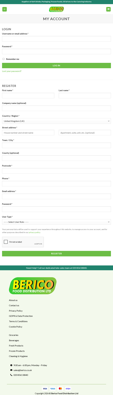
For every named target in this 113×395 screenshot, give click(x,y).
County (10, 153)
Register (56, 253)
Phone (5, 178)
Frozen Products (17, 351)
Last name (64, 90)
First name (7, 90)
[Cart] (108, 9)
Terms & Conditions (18, 321)
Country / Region (10, 116)
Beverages (14, 340)
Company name (14, 103)
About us (13, 300)
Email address (9, 191)
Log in (56, 65)
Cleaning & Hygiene (18, 356)
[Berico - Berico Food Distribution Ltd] (56, 9)
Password (7, 46)
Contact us (14, 305)
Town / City (8, 140)
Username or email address (15, 34)
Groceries (13, 335)
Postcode (7, 166)
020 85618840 (79, 268)
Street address (9, 127)
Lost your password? (11, 71)
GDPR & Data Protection (21, 316)
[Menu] (4, 9)
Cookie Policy (15, 326)
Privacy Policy (15, 310)
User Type (7, 217)
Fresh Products (16, 345)
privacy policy (34, 232)
